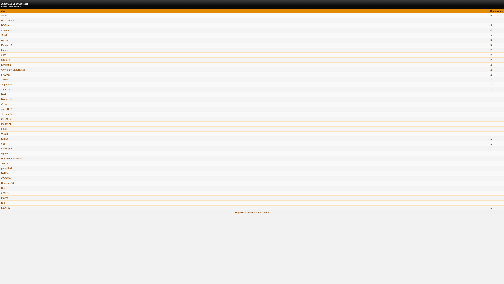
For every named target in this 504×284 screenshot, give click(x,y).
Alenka (5, 40)
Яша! (4, 35)
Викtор (4, 94)
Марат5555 (7, 20)
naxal (4, 129)
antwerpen (7, 148)
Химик (4, 79)
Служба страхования (13, 69)
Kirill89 (5, 138)
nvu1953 (6, 74)
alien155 (6, 89)
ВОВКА (5, 25)
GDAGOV (6, 178)
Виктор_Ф (6, 99)
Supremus (6, 84)
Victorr (4, 134)
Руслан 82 (7, 45)
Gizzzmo (5, 104)
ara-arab (5, 30)
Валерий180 (8, 183)
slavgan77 (6, 114)
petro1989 (6, 168)
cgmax (4, 153)
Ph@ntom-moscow (11, 158)
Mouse (4, 50)
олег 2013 (6, 193)
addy (3, 55)
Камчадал (6, 65)
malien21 (6, 124)
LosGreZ (5, 207)
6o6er (4, 143)
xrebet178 (6, 109)
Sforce (4, 163)
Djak (3, 203)
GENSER (6, 119)
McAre (4, 198)
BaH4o (5, 173)
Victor (4, 15)
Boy (3, 188)
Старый (5, 60)
